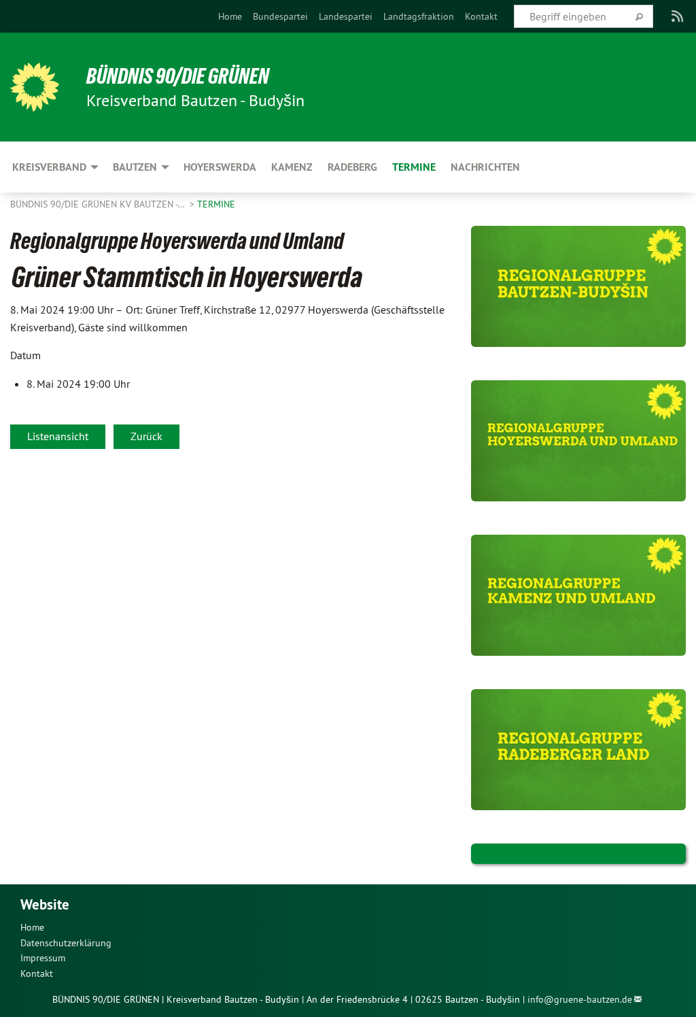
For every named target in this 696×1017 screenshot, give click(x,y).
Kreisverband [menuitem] (49, 167)
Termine (216, 204)
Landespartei (345, 16)
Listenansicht (57, 436)
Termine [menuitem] (414, 167)
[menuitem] (230, 16)
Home (230, 16)
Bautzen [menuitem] (135, 167)
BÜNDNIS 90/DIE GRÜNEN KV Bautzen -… (98, 204)
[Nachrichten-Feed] (677, 16)
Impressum (42, 958)
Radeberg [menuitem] (352, 167)
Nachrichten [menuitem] (485, 167)
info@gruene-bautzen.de (579, 999)
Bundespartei (280, 16)
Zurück (146, 436)
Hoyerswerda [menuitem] (220, 167)
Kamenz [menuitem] (292, 167)
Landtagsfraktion (418, 16)
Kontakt (481, 16)
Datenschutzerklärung (65, 943)
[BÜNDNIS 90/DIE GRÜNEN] (34, 87)
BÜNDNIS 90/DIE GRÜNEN (177, 76)
